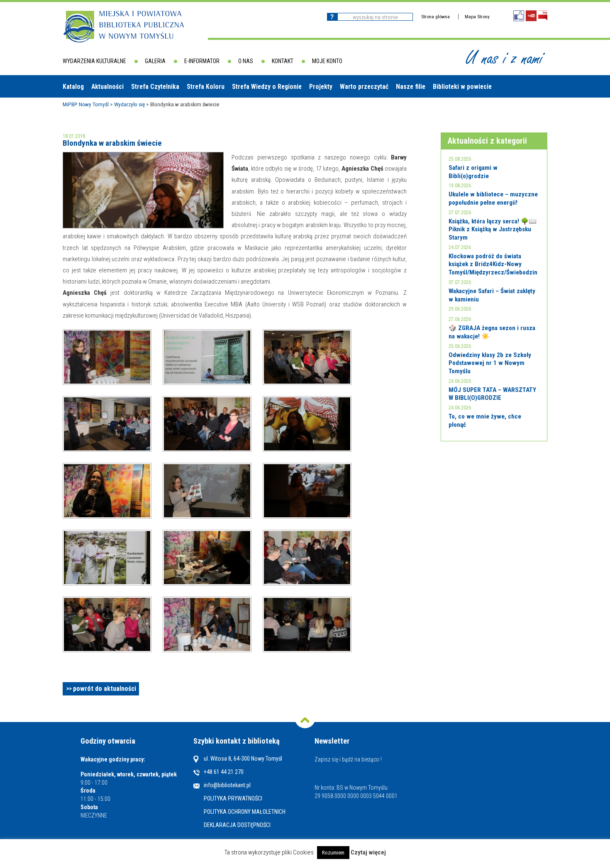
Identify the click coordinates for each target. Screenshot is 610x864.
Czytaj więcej (368, 852)
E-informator (202, 61)
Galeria (155, 61)
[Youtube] (531, 15)
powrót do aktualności (104, 689)
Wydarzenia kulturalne (94, 61)
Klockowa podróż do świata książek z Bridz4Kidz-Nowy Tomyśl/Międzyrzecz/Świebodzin (493, 264)
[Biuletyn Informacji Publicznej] (542, 15)
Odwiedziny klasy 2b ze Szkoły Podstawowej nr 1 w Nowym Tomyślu (490, 363)
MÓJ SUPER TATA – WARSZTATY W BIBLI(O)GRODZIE (492, 394)
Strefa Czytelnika (155, 87)
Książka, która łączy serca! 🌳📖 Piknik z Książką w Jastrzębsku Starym (493, 229)
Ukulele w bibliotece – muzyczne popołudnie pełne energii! (493, 198)
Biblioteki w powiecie (462, 87)
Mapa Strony (477, 17)
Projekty (320, 87)
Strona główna (435, 17)
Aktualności (107, 87)
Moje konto (327, 61)
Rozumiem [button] (333, 852)
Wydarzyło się (129, 104)
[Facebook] (518, 15)
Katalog (73, 87)
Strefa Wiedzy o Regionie (267, 87)
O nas (245, 61)
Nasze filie (410, 87)
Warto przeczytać (364, 87)
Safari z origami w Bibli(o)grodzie (473, 172)
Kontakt (282, 61)
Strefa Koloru (205, 87)
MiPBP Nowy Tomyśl (86, 104)
